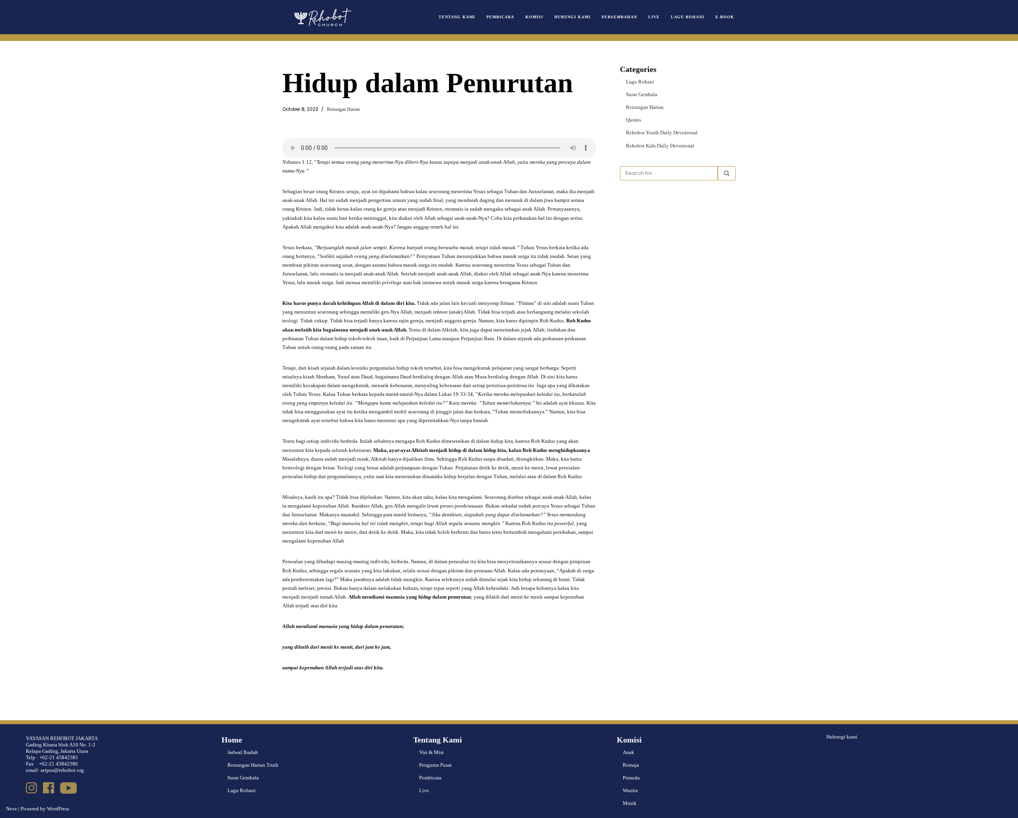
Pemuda (631, 778)
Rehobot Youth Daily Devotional (661, 133)
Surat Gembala (641, 94)
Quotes (633, 120)
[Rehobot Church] (322, 17)
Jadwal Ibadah (242, 752)
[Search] (727, 173)
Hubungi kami (841, 737)
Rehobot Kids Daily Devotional (660, 146)
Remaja (631, 765)
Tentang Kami (457, 17)
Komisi (534, 17)
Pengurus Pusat (435, 765)
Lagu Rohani (687, 17)
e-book (724, 17)
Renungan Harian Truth (252, 765)
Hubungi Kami (572, 17)
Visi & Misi (431, 752)
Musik (630, 803)
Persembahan (619, 17)
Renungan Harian (343, 109)
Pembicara (500, 17)
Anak (628, 752)
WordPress (58, 809)
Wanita (630, 790)
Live (654, 17)
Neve (11, 809)
